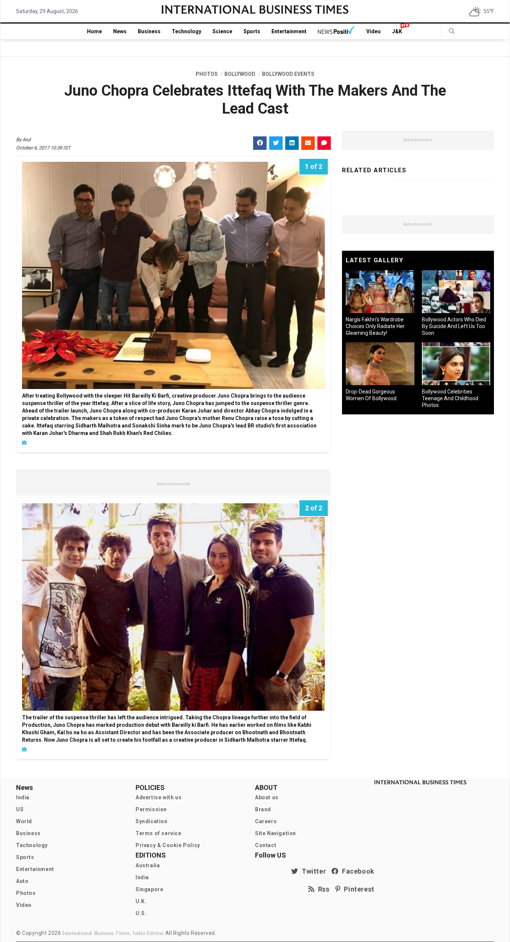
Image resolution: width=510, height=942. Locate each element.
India (22, 797)
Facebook (356, 871)
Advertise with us (158, 797)
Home (94, 31)
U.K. (141, 901)
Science (222, 31)
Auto (22, 881)
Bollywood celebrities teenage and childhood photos (450, 398)
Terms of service (158, 833)
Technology (186, 31)
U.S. (141, 913)
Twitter (312, 871)
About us (267, 797)
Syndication (152, 821)
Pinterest (357, 889)
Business (149, 31)
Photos (26, 893)
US (20, 809)
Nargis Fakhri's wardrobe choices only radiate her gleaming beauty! (375, 326)
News (120, 31)
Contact (265, 845)
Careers (266, 821)
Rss (322, 889)
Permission (151, 809)
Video (373, 31)
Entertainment (289, 31)
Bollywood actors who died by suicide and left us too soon (454, 326)
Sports (251, 31)
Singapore (149, 889)
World (24, 821)
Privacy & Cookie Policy (168, 845)
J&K (397, 31)
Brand (263, 809)
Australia (148, 865)
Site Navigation (275, 833)
